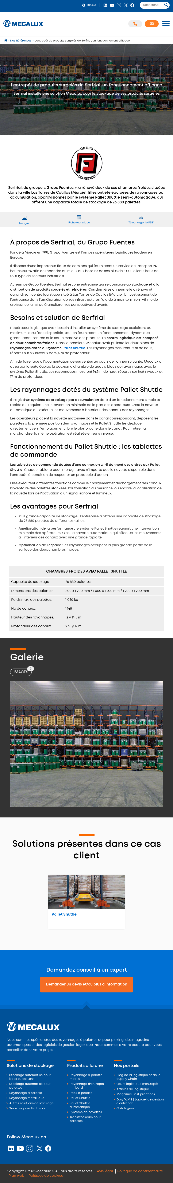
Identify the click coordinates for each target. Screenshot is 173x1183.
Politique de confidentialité (140, 1171)
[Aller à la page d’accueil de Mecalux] (6, 41)
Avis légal (105, 1171)
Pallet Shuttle (73, 348)
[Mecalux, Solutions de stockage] (23, 27)
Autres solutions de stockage (31, 1103)
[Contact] (152, 23)
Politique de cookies (46, 1175)
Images (22, 671)
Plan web (16, 1175)
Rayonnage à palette (25, 1093)
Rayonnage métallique (26, 1098)
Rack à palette (81, 1093)
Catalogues (125, 1108)
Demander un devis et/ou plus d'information (86, 984)
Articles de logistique (132, 1089)
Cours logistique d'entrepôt (137, 1084)
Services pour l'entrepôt (27, 1108)
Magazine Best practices (135, 1094)
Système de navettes (86, 1112)
